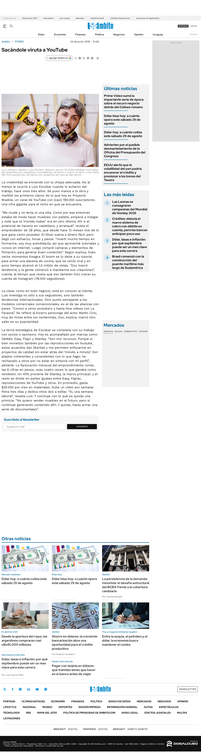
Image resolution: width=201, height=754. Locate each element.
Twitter (4, 689)
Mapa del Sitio (47, 712)
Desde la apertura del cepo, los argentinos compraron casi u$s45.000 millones (24, 640)
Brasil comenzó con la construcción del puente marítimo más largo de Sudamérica (128, 262)
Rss (28, 712)
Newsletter (194, 34)
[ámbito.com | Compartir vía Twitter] (84, 57)
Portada (9, 701)
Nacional (29, 707)
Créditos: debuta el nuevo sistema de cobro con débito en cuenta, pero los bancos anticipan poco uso (129, 226)
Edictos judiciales (157, 712)
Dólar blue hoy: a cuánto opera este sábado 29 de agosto (122, 119)
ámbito (6, 41)
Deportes (65, 707)
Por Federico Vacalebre (63, 654)
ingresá (193, 26)
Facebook (12, 689)
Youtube (37, 689)
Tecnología (11, 712)
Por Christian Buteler (112, 596)
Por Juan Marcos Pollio (13, 675)
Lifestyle (9, 707)
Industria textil (97, 18)
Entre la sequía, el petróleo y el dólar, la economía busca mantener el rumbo (124, 640)
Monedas (108, 331)
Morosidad (48, 18)
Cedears (143, 331)
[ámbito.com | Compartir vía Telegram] (92, 57)
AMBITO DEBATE (130, 729)
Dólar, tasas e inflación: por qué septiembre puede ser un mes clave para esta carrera (129, 245)
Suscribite (82, 426)
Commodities (130, 331)
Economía (60, 34)
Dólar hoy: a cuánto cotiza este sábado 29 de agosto (123, 134)
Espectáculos (169, 707)
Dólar (41, 34)
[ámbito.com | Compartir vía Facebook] (80, 57)
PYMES (19, 41)
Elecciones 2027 (29, 18)
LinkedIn (28, 689)
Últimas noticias (33, 701)
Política (99, 34)
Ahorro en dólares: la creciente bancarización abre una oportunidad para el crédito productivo (74, 642)
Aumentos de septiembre (147, 18)
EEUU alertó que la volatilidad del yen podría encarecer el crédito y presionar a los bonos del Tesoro (123, 172)
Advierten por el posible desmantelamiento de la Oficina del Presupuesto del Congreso (124, 150)
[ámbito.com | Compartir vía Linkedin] (88, 57)
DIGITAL (66, 729)
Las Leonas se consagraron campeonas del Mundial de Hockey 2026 (129, 207)
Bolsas (118, 331)
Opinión (138, 34)
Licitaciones (11, 718)
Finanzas (80, 34)
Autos (148, 707)
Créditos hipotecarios (120, 18)
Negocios (119, 34)
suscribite (183, 26)
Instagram (20, 689)
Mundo (47, 707)
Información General (122, 707)
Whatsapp (45, 689)
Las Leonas (65, 18)
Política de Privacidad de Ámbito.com (89, 712)
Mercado (80, 18)
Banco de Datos (119, 701)
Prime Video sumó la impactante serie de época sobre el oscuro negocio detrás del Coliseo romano (124, 101)
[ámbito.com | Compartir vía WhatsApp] (75, 57)
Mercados (144, 701)
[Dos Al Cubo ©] (182, 744)
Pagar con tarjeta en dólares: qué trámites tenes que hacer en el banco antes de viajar (73, 670)
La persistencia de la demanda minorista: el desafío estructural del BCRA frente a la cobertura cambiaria (125, 585)
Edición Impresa (90, 707)
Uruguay (158, 34)
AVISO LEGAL (130, 712)
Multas (182, 712)
